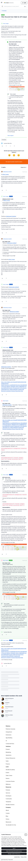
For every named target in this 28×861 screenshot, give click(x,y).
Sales (7, 761)
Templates (8, 801)
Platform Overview (10, 729)
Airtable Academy (10, 769)
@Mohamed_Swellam (11, 216)
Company (8, 807)
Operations (8, 755)
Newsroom (8, 822)
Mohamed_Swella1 (7, 171)
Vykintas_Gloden (9, 715)
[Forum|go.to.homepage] (9, 3)
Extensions (8, 735)
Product (8, 749)
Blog (7, 816)
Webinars (8, 784)
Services (8, 793)
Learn (7, 766)
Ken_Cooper (6, 23)
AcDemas (7, 702)
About (7, 810)
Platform (8, 726)
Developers (8, 796)
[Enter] (2, 6)
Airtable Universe (10, 804)
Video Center (9, 775)
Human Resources (10, 758)
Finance (8, 764)
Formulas (4, 10)
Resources (8, 787)
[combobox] (14, 6)
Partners (8, 790)
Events (7, 772)
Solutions (8, 746)
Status (7, 819)
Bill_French (5, 400)
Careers (8, 813)
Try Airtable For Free (11, 825)
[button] (1, 3)
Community (9, 799)
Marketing (8, 752)
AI (6, 740)
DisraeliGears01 (8, 711)
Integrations (9, 732)
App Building (9, 738)
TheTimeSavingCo (9, 706)
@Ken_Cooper (5, 174)
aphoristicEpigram (9, 698)
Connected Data (10, 743)
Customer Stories (10, 781)
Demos (7, 778)
